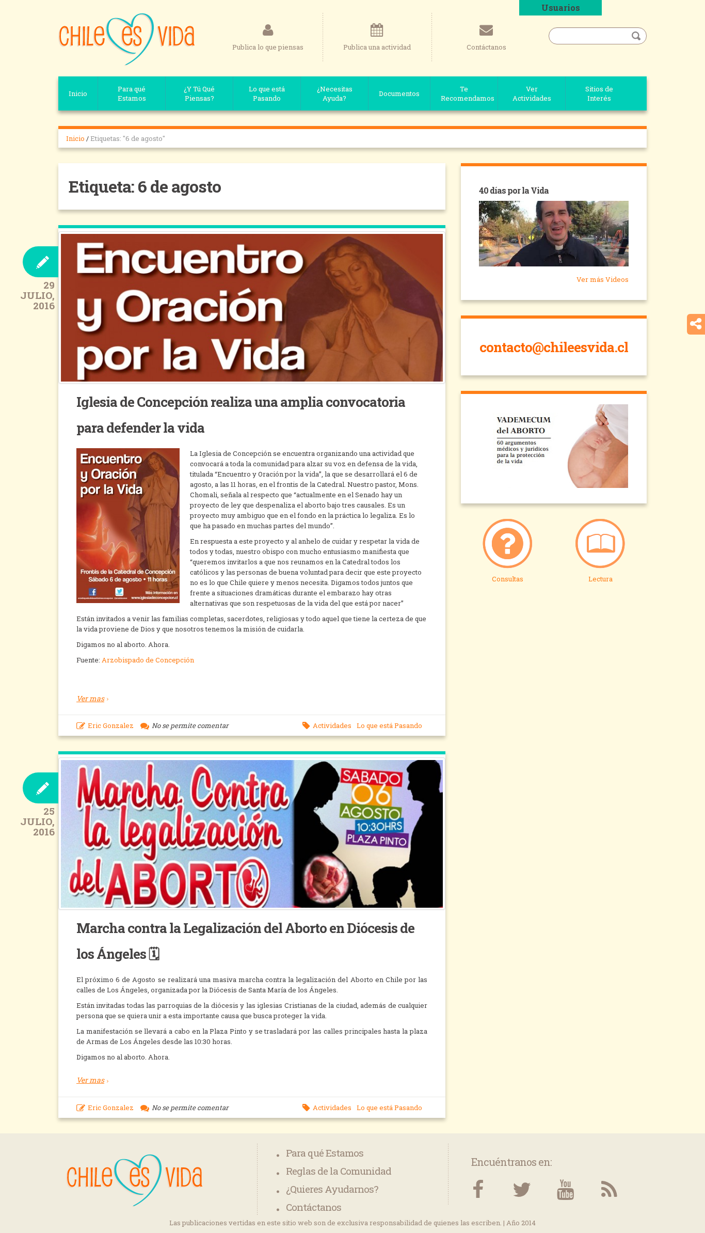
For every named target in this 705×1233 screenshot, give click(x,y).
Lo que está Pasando (267, 93)
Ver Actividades (531, 93)
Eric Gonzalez (111, 725)
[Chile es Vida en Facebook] (478, 1190)
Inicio (78, 93)
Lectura (600, 578)
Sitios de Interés (599, 93)
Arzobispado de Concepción (148, 660)
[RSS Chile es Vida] (609, 1190)
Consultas (507, 578)
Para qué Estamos (132, 93)
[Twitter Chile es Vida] (521, 1190)
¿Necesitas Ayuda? (334, 93)
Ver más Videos (602, 279)
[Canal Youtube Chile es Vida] (565, 1190)
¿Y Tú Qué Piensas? (199, 93)
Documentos (399, 93)
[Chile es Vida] (126, 38)
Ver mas (90, 698)
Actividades (332, 725)
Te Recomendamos (467, 93)
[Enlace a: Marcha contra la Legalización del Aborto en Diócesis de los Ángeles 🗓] (252, 834)
